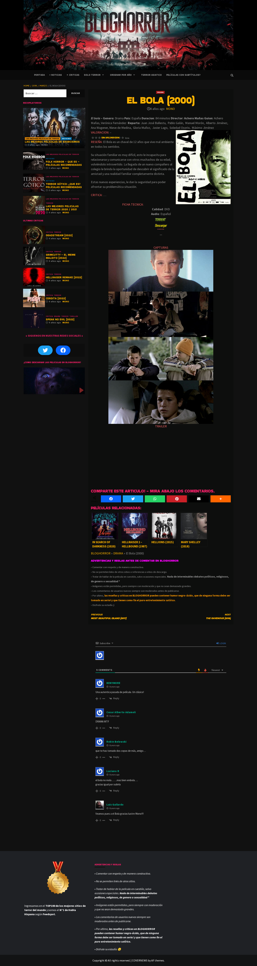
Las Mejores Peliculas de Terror (42, 138)
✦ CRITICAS (72, 75)
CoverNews (139, 960)
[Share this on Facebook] (111, 498)
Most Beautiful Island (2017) (108, 616)
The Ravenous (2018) (218, 616)
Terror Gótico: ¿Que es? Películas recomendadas (64, 185)
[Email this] (198, 498)
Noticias (66, 138)
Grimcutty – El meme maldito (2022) (61, 256)
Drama (160, 92)
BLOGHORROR (100, 553)
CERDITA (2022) (56, 298)
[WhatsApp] (155, 498)
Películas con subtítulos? (183, 75)
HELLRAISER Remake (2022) (64, 277)
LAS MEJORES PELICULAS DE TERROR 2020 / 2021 (62, 207)
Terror (49, 203)
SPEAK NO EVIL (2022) (60, 319)
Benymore (113, 683)
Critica (49, 232)
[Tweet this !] (133, 498)
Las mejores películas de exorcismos (52, 142)
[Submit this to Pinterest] (177, 498)
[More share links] (220, 498)
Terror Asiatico (151, 75)
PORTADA (39, 75)
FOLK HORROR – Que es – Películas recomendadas (64, 163)
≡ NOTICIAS (55, 75)
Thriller (73, 316)
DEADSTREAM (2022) (59, 235)
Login (222, 643)
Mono (170, 109)
